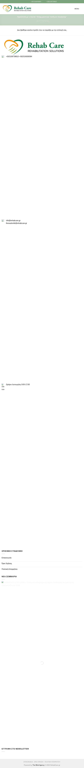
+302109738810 (12, 56)
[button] (75, 8)
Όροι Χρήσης (7, 563)
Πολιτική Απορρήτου (10, 569)
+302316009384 (25, 56)
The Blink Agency (38, 765)
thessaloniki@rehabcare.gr (16, 223)
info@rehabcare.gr (13, 220)
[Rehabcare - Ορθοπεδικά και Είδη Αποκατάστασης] (17, 9)
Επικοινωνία (6, 558)
